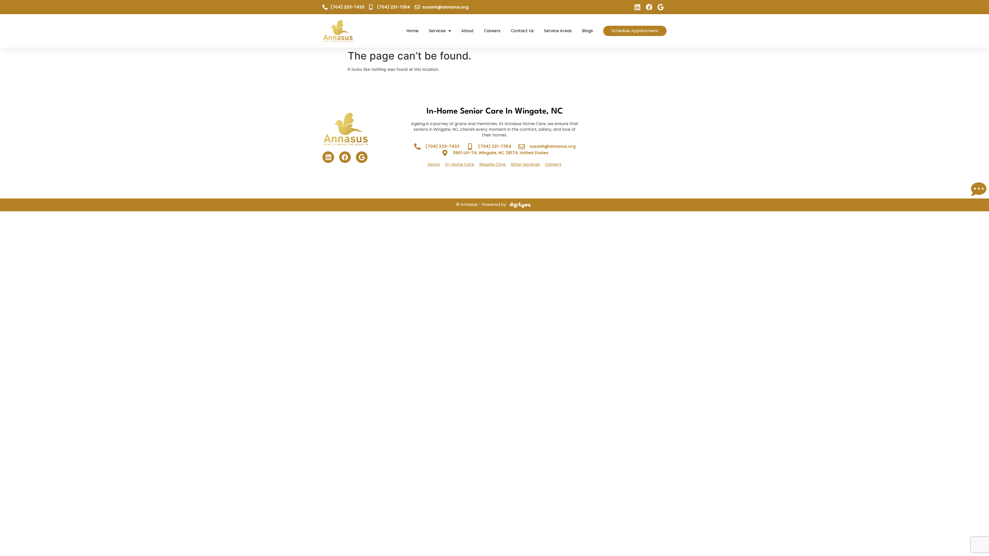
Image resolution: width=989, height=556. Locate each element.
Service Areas (558, 31)
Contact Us (522, 31)
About (467, 31)
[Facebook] (649, 7)
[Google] (661, 7)
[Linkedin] (637, 7)
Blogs (587, 31)
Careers (492, 31)
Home (412, 31)
